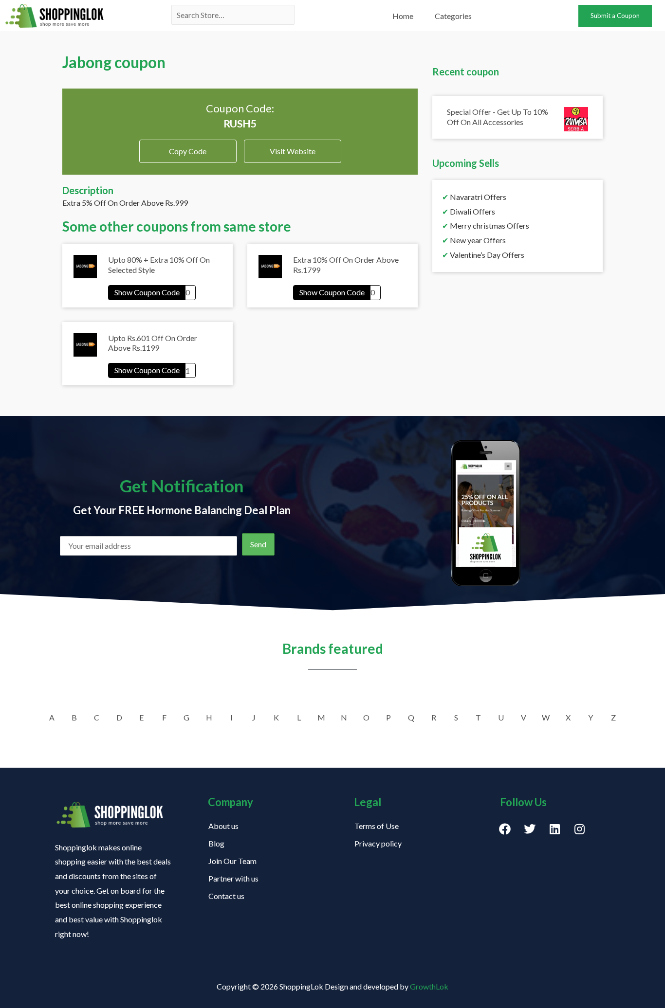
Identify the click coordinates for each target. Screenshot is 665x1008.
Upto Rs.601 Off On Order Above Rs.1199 (152, 343)
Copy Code (187, 148)
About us (223, 825)
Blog (216, 843)
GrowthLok (429, 986)
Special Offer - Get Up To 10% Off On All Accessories (497, 116)
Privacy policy (378, 843)
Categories (453, 15)
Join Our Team (232, 860)
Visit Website (292, 151)
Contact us (226, 895)
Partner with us (233, 878)
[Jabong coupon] (152, 292)
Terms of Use (376, 825)
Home (402, 15)
